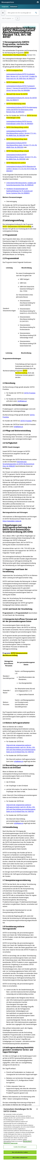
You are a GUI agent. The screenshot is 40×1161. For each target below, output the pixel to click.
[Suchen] (36, 13)
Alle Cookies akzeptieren (20, 1157)
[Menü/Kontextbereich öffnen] (17, 18)
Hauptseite (5, 6)
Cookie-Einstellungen (20, 1147)
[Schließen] (37, 1109)
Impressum (14, 1143)
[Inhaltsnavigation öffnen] (3, 13)
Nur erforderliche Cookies (20, 1152)
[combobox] (20, 13)
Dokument (13, 6)
